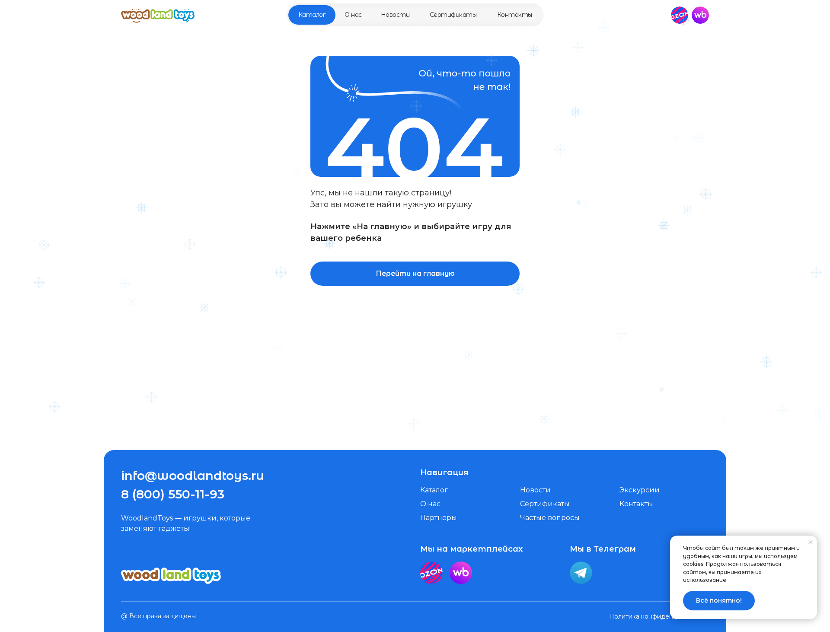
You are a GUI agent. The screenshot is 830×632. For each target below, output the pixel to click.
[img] (158, 15)
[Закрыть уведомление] (810, 542)
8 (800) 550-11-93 (172, 494)
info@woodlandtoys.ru (192, 475)
